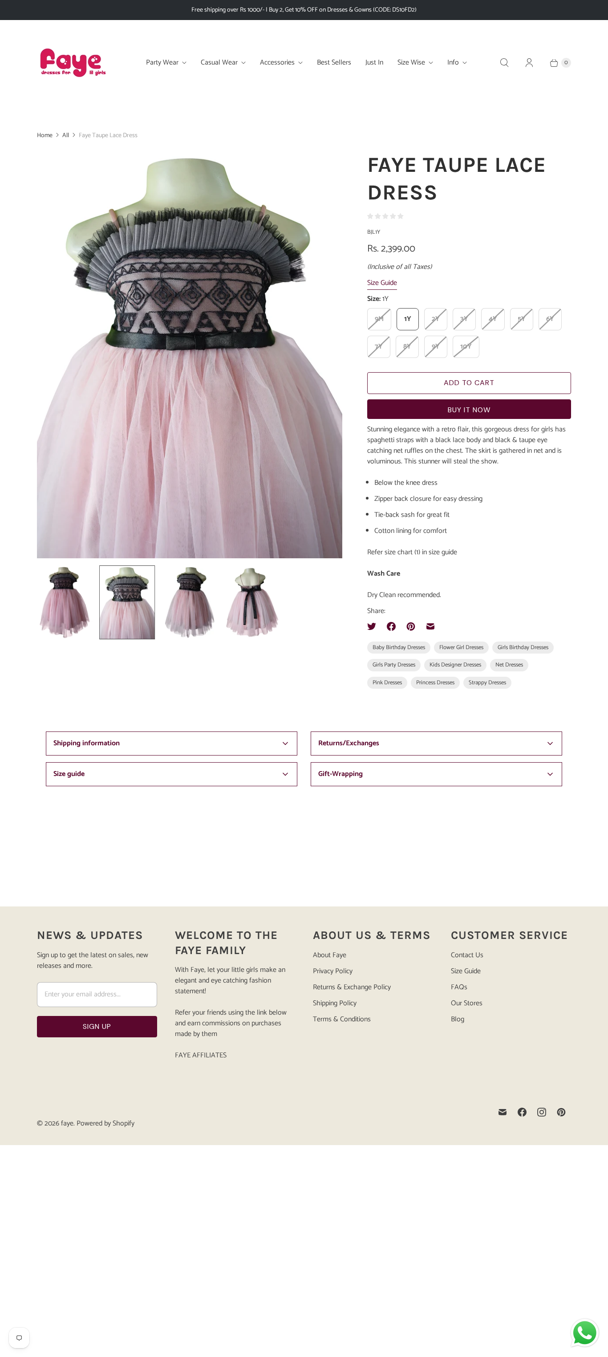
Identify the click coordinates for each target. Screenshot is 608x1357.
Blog (457, 1019)
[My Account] (529, 62)
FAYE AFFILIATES (201, 1055)
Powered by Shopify (105, 1123)
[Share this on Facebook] (391, 626)
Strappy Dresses (487, 682)
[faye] (72, 62)
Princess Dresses (435, 682)
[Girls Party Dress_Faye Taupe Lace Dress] (216, 354)
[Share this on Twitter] (374, 626)
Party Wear (162, 63)
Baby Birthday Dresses (399, 647)
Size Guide (382, 283)
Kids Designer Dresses (455, 665)
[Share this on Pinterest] (411, 626)
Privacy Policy (333, 971)
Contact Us (467, 955)
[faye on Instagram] (541, 1112)
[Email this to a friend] (430, 626)
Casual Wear (219, 63)
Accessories (277, 63)
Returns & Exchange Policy (352, 987)
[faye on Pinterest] (561, 1112)
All (65, 135)
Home (45, 135)
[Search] (504, 62)
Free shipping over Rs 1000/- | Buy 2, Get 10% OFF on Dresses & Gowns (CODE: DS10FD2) (304, 10)
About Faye (329, 955)
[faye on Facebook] (522, 1112)
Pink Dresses (387, 682)
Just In (374, 63)
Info (453, 63)
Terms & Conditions (342, 1019)
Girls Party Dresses (394, 665)
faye (67, 1123)
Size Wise (411, 63)
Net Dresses (509, 665)
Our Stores (466, 1003)
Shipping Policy (335, 1003)
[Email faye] (502, 1112)
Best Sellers (334, 63)
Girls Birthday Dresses (523, 647)
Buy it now (469, 409)
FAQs (459, 987)
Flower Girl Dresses (461, 647)
